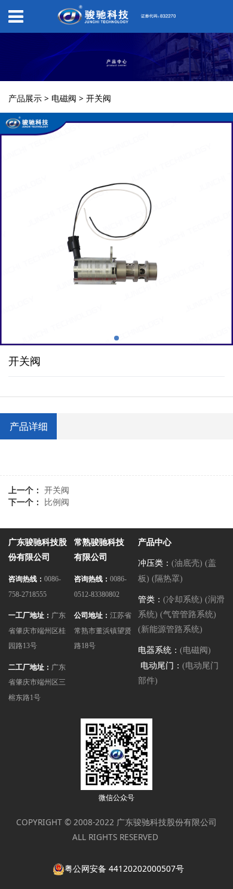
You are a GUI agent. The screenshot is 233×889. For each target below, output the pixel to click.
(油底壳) (187, 563)
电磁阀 (63, 98)
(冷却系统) (183, 599)
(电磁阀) (195, 650)
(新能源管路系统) (170, 629)
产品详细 (29, 426)
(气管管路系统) (188, 614)
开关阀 (56, 489)
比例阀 (56, 501)
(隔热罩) (167, 578)
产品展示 (25, 98)
